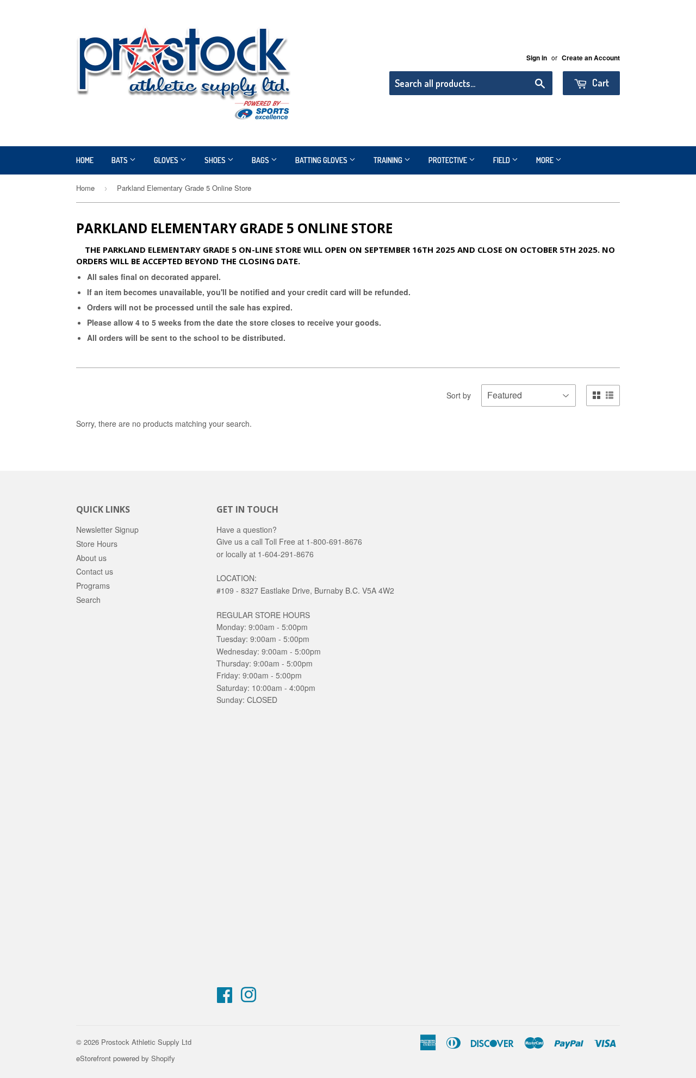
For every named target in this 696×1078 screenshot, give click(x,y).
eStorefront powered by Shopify (125, 1058)
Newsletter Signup (107, 529)
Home (85, 160)
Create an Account (591, 58)
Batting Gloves (322, 160)
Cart (599, 83)
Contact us (94, 571)
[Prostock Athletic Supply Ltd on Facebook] (224, 998)
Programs (93, 585)
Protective (448, 160)
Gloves (167, 160)
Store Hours (96, 543)
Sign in (536, 58)
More (545, 160)
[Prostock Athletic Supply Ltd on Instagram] (248, 998)
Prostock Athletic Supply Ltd (146, 1042)
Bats (120, 160)
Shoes (215, 160)
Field (502, 160)
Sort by (458, 395)
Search (88, 599)
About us (91, 557)
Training (389, 160)
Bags (261, 160)
